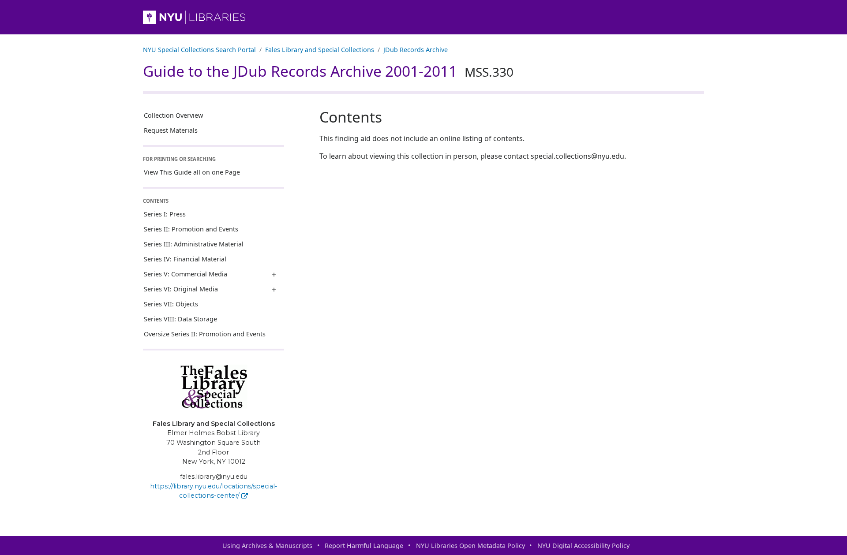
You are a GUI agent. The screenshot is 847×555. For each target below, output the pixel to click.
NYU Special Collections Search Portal (199, 49)
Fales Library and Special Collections (319, 49)
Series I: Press (165, 214)
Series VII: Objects (171, 304)
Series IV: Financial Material (185, 259)
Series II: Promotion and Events (191, 229)
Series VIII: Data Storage (180, 319)
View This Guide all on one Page (192, 172)
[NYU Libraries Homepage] (423, 17)
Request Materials (171, 130)
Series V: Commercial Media (185, 274)
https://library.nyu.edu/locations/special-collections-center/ (213, 491)
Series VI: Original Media (181, 289)
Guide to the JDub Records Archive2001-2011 (328, 71)
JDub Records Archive (415, 49)
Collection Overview (173, 115)
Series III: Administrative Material (194, 244)
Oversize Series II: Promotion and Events (205, 334)
